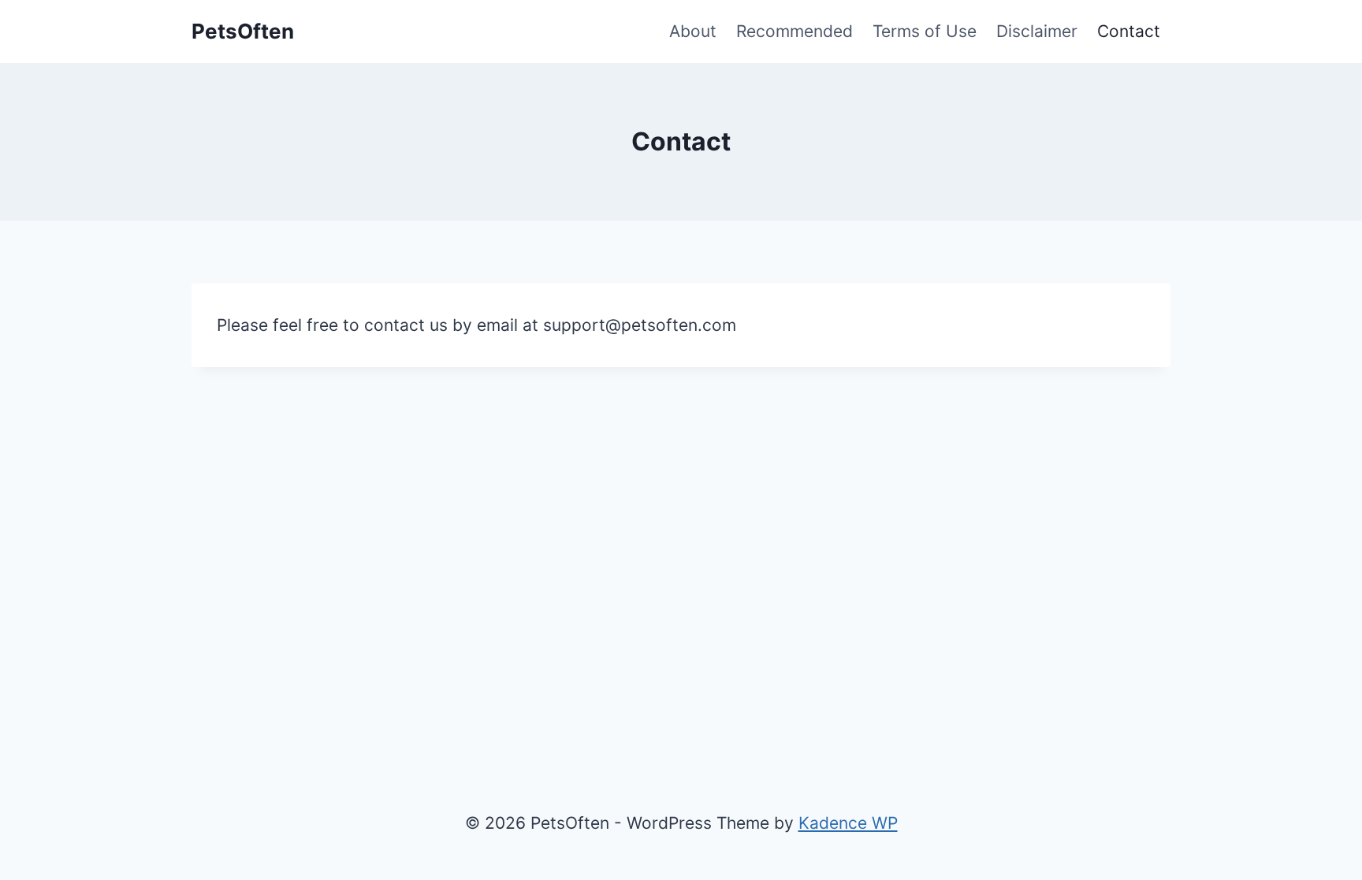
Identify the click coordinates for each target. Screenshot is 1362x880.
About (692, 31)
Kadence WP (848, 823)
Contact (1128, 31)
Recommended (794, 31)
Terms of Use (925, 31)
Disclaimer (1036, 31)
